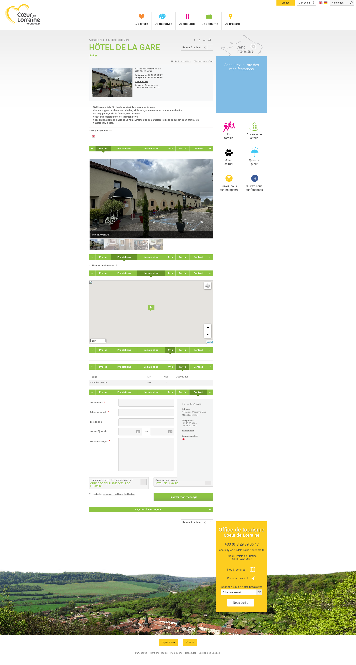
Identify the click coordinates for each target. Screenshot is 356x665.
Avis (170, 148)
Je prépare (232, 24)
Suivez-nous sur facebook (254, 188)
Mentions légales (159, 653)
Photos (103, 148)
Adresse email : (99, 412)
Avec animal (229, 162)
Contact (198, 148)
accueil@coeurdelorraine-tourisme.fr (241, 550)
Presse (190, 642)
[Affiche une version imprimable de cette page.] (211, 40)
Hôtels (105, 39)
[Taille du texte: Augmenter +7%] (196, 40)
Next (206, 199)
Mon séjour (305, 2)
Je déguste (187, 24)
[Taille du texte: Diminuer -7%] (200, 40)
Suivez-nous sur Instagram (229, 188)
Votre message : (100, 441)
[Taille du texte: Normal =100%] (205, 40)
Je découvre (163, 24)
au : (147, 431)
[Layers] (207, 285)
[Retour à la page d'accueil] (22, 24)
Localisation (151, 148)
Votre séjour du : (99, 431)
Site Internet (141, 81)
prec (205, 48)
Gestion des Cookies (209, 653)
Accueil (93, 39)
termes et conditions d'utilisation (119, 494)
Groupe (285, 2)
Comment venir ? (237, 578)
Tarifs (182, 148)
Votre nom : (97, 402)
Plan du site (176, 653)
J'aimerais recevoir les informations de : (111, 483)
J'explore (141, 24)
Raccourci (190, 653)
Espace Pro (168, 642)
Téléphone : (96, 422)
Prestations (124, 148)
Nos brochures (236, 569)
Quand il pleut (254, 162)
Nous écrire (240, 602)
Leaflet (210, 341)
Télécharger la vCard (203, 61)
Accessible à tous (254, 136)
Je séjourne (210, 24)
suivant (210, 48)
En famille (228, 136)
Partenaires (141, 653)
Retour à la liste (191, 47)
